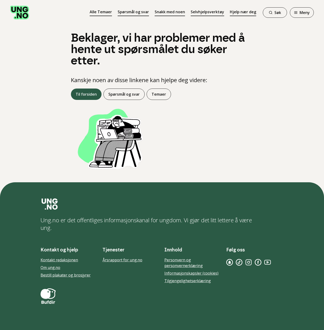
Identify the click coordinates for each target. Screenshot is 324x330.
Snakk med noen (170, 11)
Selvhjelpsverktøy (207, 11)
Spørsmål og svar (133, 11)
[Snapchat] (229, 262)
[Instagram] (248, 262)
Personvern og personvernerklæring (183, 262)
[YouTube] (267, 262)
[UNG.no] (162, 204)
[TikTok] (239, 262)
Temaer (159, 94)
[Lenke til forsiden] (19, 12)
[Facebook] (258, 262)
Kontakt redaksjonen (59, 260)
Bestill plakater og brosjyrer (66, 275)
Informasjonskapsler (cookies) (191, 273)
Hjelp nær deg (243, 11)
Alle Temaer (101, 11)
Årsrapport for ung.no (122, 260)
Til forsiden (86, 94)
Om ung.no (50, 267)
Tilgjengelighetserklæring (187, 280)
